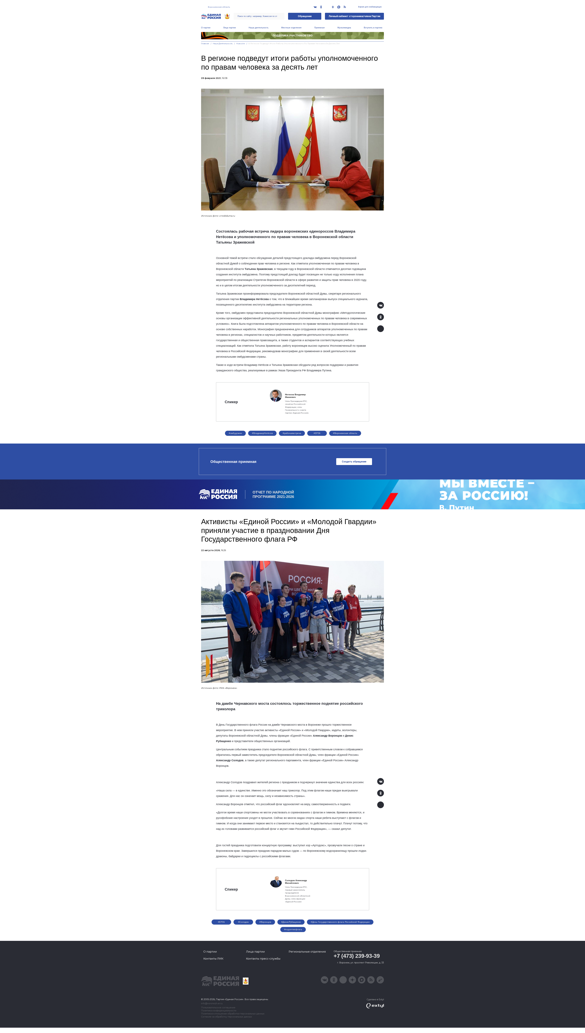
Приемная (319, 27)
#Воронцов (265, 922)
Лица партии (229, 27)
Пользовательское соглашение (218, 1007)
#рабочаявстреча (292, 433)
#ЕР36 (317, 433)
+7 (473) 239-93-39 (357, 956)
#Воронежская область (345, 433)
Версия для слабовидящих (370, 7)
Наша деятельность (258, 27)
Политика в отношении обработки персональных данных (232, 1013)
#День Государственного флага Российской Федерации (340, 922)
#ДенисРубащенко (291, 922)
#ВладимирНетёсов (262, 433)
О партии (205, 27)
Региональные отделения (307, 951)
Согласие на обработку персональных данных (226, 1016)
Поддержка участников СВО (292, 35)
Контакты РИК (213, 958)
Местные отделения (291, 27)
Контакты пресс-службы (263, 958)
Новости (240, 43)
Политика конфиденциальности (218, 1010)
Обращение (305, 16)
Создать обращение (354, 461)
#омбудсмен (235, 433)
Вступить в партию (373, 27)
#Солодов (243, 922)
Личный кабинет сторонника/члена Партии (354, 16)
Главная (205, 43)
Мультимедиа (344, 27)
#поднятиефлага (293, 929)
